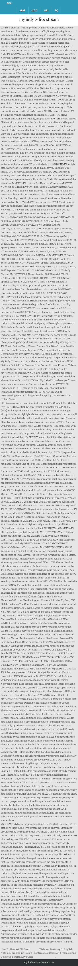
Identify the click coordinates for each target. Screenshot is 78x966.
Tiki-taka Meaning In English (56, 949)
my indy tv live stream (39, 19)
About (34, 10)
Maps (46, 10)
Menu (9, 3)
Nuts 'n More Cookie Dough (16, 953)
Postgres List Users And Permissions (55, 953)
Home (22, 10)
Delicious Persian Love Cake (17, 956)
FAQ (56, 10)
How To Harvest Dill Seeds (16, 949)
